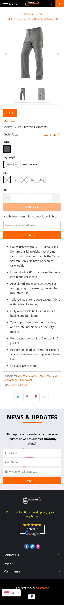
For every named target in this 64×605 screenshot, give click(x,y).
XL (32, 179)
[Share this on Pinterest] (36, 397)
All (34, 375)
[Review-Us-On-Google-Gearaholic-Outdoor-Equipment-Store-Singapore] (32, 536)
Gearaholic (42, 587)
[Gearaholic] (32, 3)
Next (40, 14)
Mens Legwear (18, 384)
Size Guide (50, 135)
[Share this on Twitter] (18, 397)
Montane (9, 121)
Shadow (23, 380)
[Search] (52, 3)
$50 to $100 (25, 375)
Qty (5, 189)
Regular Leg (29, 164)
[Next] (57, 53)
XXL (41, 179)
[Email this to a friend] (44, 397)
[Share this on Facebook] (27, 397)
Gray (40, 375)
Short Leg (11, 164)
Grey (47, 375)
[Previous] (6, 53)
